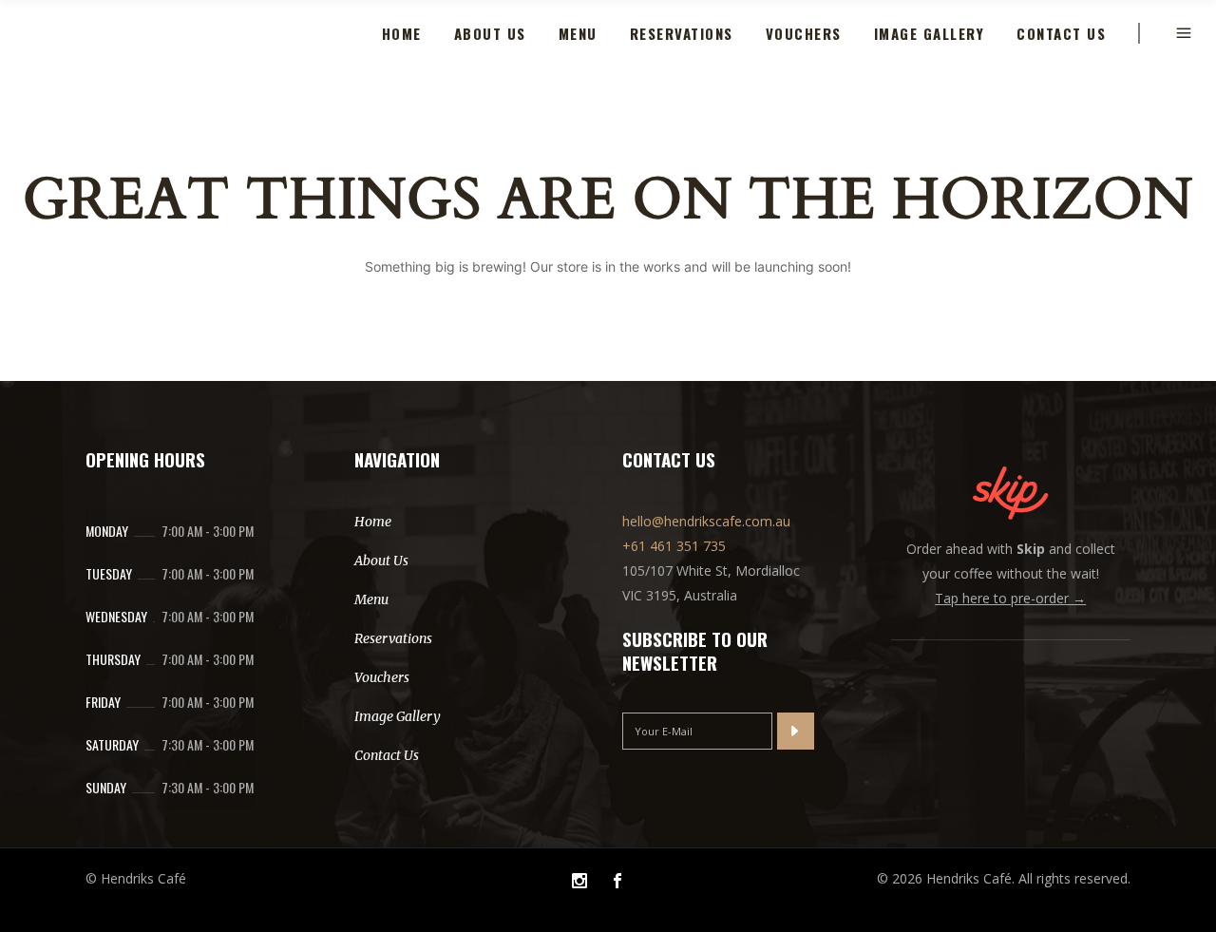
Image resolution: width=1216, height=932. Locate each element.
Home (372, 521)
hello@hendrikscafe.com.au (706, 521)
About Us (381, 560)
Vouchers (381, 677)
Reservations (393, 638)
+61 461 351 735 (674, 546)
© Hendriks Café (136, 878)
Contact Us (386, 755)
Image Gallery (397, 716)
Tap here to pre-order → (1010, 598)
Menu (371, 599)
